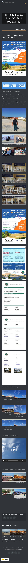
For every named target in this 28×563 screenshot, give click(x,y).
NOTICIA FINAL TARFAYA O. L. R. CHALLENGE (5, 538)
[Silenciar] (22, 460)
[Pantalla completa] (24, 460)
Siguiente (23, 29)
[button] (14, 450)
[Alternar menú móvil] (25, 4)
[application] (14, 450)
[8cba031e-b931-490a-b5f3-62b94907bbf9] (14, 58)
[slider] (13, 460)
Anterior (18, 29)
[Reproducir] (3, 460)
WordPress (21, 551)
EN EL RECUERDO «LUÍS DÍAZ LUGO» (22, 538)
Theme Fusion (22, 549)
